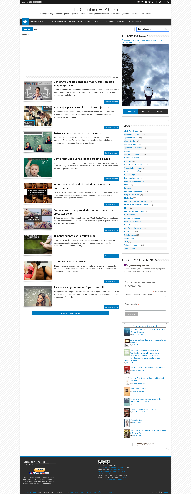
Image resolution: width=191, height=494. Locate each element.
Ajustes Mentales (131, 138)
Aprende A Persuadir (132, 144)
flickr (164, 2)
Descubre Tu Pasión (132, 171)
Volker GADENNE (138, 391)
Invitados (128, 188)
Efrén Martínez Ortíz (138, 412)
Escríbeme (110, 22)
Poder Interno (129, 225)
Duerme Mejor (130, 175)
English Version (134, 22)
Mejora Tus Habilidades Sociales (137, 205)
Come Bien (128, 161)
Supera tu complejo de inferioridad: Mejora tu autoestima (82, 186)
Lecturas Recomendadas (134, 191)
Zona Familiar (129, 248)
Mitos (126, 208)
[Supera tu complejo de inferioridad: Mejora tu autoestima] (38, 193)
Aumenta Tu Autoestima (133, 155)
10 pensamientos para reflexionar (74, 236)
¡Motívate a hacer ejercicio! (70, 261)
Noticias (121, 22)
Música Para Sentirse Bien (134, 212)
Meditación (128, 198)
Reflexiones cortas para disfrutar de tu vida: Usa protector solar (83, 211)
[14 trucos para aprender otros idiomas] (38, 142)
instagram (146, 2)
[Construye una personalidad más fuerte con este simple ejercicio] (38, 90)
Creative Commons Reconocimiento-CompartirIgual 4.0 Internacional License (111, 471)
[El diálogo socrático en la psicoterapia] (127, 416)
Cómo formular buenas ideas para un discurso (82, 158)
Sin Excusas (129, 238)
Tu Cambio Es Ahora (95, 9)
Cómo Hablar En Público (134, 165)
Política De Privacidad (78, 492)
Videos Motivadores (132, 245)
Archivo (160, 111)
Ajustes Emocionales (132, 134)
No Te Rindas (129, 215)
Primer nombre (132, 304)
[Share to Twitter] (28, 95)
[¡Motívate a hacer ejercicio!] (38, 270)
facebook (135, 2)
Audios (127, 151)
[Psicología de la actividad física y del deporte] (127, 373)
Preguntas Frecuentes (56, 22)
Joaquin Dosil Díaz (138, 370)
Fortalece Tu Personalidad (134, 181)
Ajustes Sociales (130, 141)
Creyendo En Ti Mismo (133, 168)
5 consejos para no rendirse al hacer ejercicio (81, 107)
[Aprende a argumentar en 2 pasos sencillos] (38, 296)
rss (167, 2)
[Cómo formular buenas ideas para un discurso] (38, 167)
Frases (127, 185)
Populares (131, 111)
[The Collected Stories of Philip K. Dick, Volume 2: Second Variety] (127, 437)
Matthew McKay (131, 363)
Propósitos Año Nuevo (133, 228)
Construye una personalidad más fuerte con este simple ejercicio (84, 83)
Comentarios (145, 111)
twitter (149, 2)
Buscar (166, 29)
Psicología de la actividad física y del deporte (147, 368)
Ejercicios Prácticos (132, 178)
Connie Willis (136, 422)
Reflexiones (129, 232)
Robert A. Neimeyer (138, 345)
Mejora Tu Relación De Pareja (136, 201)
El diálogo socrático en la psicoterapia (144, 410)
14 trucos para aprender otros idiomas (77, 133)
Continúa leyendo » (111, 101)
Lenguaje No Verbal (132, 195)
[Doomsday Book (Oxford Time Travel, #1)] (127, 427)
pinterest (138, 2)
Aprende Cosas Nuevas (133, 148)
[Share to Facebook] (25, 95)
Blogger (166, 492)
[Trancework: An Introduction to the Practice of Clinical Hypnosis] (127, 336)
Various (134, 404)
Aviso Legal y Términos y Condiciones (112, 478)
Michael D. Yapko (138, 334)
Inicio (25, 21)
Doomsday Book (136, 420)
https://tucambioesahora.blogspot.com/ (112, 467)
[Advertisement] (70, 55)
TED (126, 242)
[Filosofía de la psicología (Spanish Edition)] (127, 395)
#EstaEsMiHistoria (131, 131)
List (117, 76)
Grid (113, 76)
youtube (160, 2)
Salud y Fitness (130, 235)
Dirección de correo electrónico (139, 294)
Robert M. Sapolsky (138, 383)
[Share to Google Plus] (31, 95)
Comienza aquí (75, 22)
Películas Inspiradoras (133, 222)
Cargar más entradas (70, 313)
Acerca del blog (37, 22)
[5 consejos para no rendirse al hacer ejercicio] (38, 116)
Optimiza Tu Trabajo (132, 218)
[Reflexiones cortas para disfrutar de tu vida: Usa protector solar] (38, 219)
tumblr (142, 2)
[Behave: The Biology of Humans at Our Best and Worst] (127, 385)
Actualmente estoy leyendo (145, 326)
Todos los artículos (94, 22)
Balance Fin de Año (132, 158)
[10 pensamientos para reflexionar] (38, 244)
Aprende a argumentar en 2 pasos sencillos (80, 287)
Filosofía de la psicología (139, 389)
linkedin (153, 2)
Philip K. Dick (136, 435)
